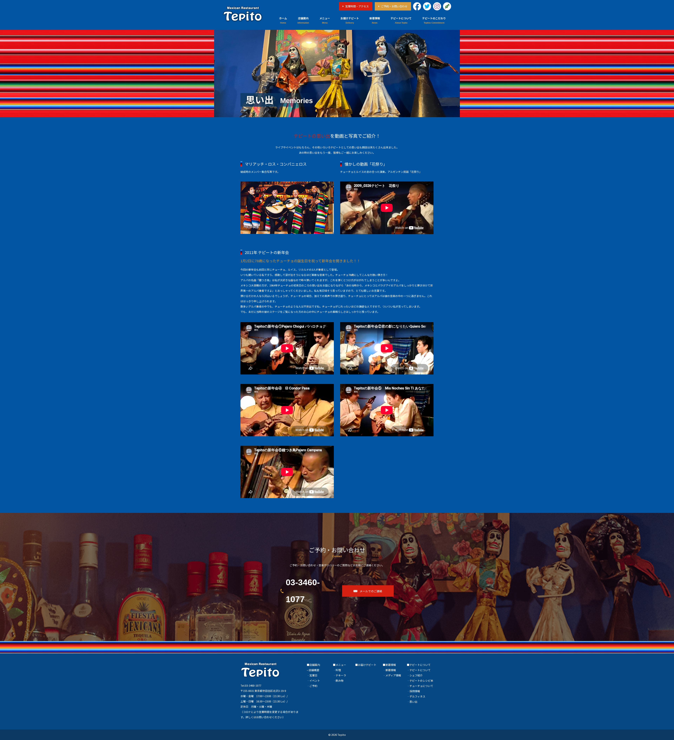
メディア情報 (393, 675)
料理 (338, 670)
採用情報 (414, 691)
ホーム (283, 18)
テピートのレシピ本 (421, 680)
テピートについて (401, 18)
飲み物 (339, 680)
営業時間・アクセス (357, 6)
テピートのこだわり (434, 18)
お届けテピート (350, 18)
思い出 (413, 701)
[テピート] (242, 14)
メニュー (324, 18)
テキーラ (341, 675)
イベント (314, 680)
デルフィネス (417, 696)
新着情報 (374, 18)
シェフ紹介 (416, 675)
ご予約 (313, 686)
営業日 (313, 675)
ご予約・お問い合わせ (394, 6)
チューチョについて (421, 686)
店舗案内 (303, 18)
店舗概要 (314, 670)
